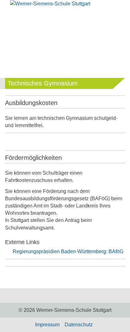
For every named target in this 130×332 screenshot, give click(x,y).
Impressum (47, 324)
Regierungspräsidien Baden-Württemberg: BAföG (68, 251)
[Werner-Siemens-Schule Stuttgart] (65, 7)
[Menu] (9, 22)
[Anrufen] (92, 21)
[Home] (60, 295)
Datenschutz (79, 324)
